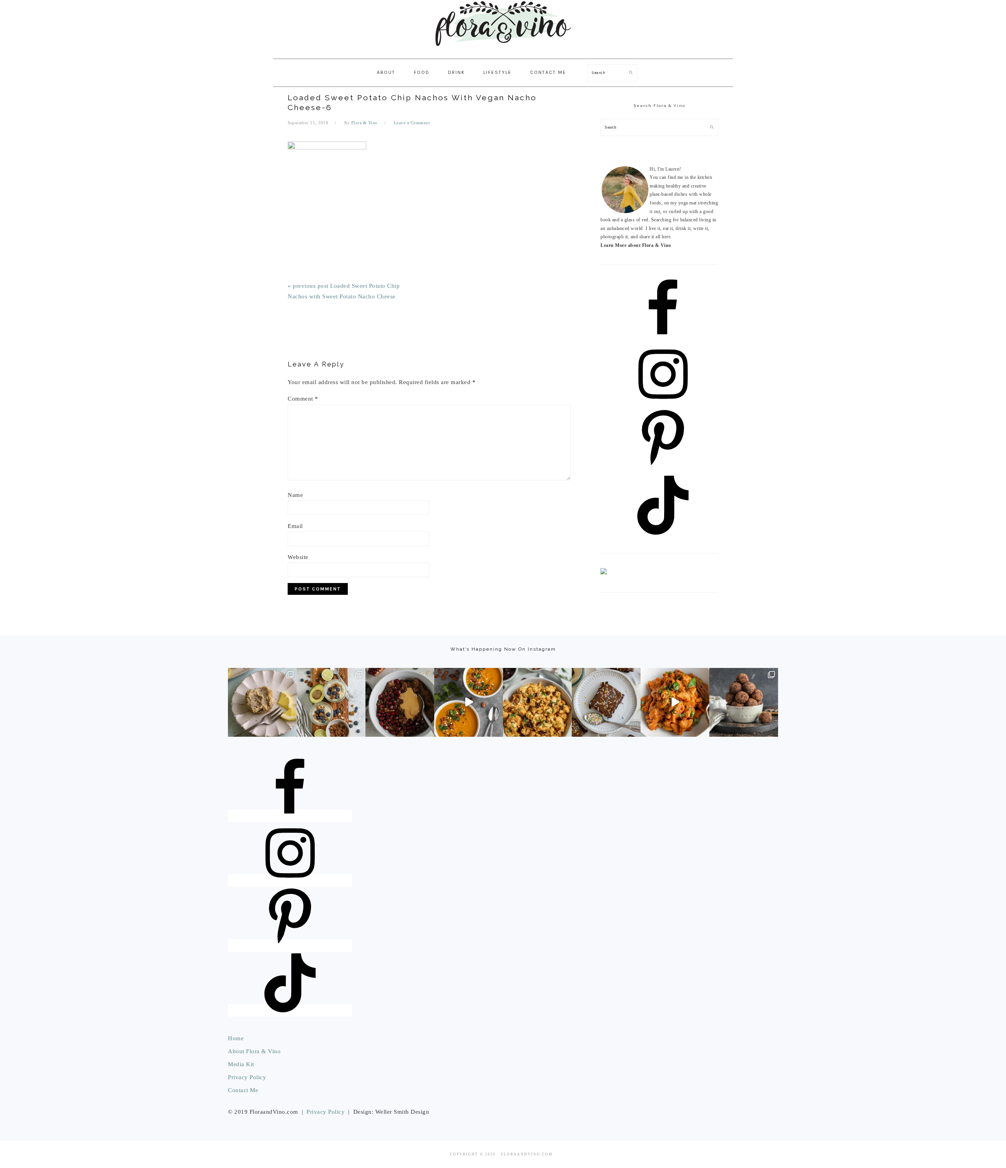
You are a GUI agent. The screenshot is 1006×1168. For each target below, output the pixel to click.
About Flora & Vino (254, 1051)
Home (236, 1038)
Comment (303, 398)
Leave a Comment (412, 122)
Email (295, 526)
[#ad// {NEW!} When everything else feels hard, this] (468, 702)
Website (298, 557)
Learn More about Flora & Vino (635, 245)
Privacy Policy (247, 1077)
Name (295, 495)
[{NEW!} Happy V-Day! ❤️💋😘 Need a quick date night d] (675, 702)
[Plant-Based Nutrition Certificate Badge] (603, 573)
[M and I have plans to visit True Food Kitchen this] (537, 702)
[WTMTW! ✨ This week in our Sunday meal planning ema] (331, 702)
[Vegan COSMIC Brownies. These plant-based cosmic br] (606, 702)
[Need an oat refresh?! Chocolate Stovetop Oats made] (399, 702)
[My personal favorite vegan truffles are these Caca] (743, 702)
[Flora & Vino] (503, 50)
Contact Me (243, 1090)
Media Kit (241, 1064)
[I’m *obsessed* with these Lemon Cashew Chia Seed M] (262, 702)
